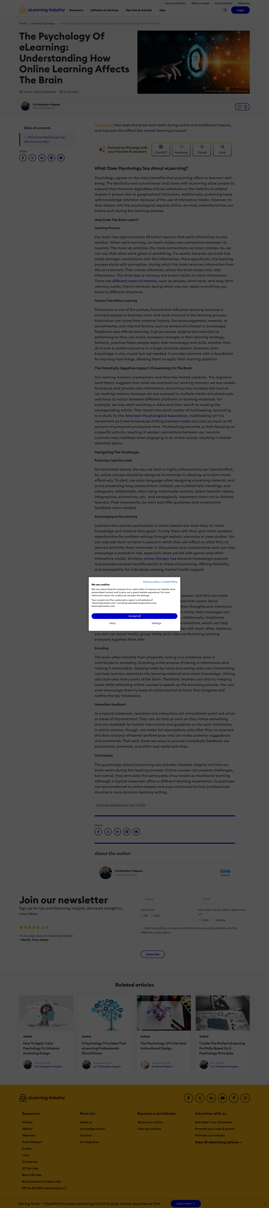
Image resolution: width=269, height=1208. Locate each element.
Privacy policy (151, 581)
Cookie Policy (170, 581)
